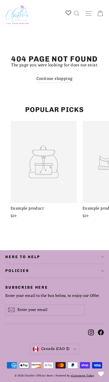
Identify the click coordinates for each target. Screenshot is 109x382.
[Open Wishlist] (101, 374)
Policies (17, 270)
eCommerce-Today (82, 376)
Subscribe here (26, 287)
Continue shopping (55, 79)
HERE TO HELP (22, 257)
